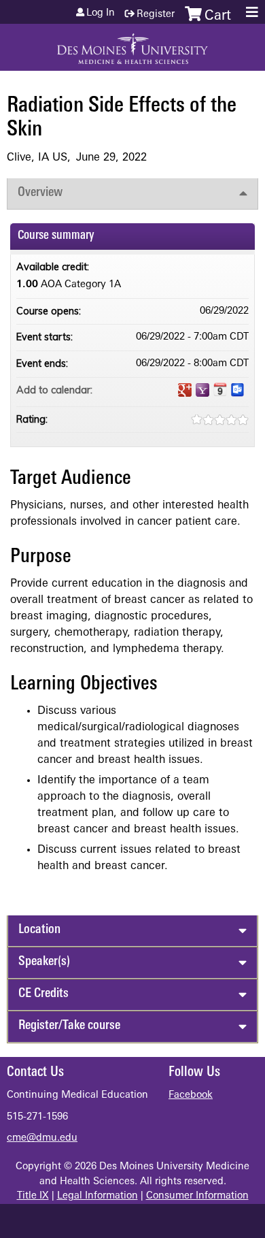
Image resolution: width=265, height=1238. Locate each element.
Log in (100, 13)
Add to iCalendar (220, 389)
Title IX (33, 1196)
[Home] (132, 44)
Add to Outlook (238, 390)
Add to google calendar (185, 390)
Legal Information (97, 1196)
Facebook (191, 1095)
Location (39, 930)
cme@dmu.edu (42, 1138)
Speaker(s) (44, 962)
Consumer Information (197, 1196)
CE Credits (43, 994)
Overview (40, 192)
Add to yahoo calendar (202, 390)
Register (156, 15)
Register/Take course (69, 1026)
